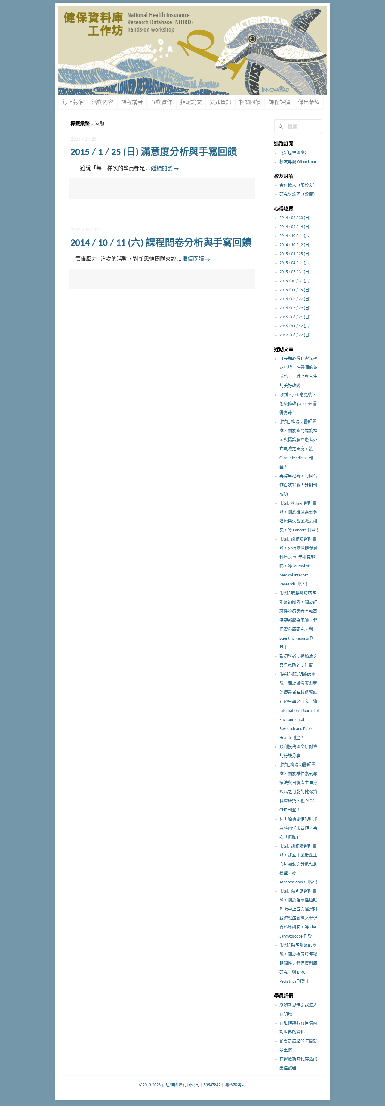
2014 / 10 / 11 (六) (294, 236)
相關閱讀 (250, 103)
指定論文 (191, 103)
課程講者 (132, 103)
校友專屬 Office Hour (297, 162)
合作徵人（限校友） (298, 185)
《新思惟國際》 (294, 153)
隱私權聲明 (235, 1085)
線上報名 (73, 103)
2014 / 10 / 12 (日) (294, 245)
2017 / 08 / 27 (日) (294, 335)
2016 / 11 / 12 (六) (294, 326)
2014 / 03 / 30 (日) (294, 218)
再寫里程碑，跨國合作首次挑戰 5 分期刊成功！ (298, 485)
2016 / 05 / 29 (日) (294, 308)
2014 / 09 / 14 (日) (294, 227)
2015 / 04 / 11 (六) (294, 263)
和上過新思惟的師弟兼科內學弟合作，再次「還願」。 (298, 828)
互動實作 (161, 103)
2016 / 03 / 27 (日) (294, 299)
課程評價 (279, 103)
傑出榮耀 (309, 103)
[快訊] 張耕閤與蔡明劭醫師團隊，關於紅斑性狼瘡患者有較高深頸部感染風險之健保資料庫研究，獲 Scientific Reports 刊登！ (298, 620)
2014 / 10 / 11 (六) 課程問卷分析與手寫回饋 (160, 243)
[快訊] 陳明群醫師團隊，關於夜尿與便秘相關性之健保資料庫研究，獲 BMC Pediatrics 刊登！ (298, 963)
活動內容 (102, 103)
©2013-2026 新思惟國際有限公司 (169, 1085)
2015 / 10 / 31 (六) (294, 281)
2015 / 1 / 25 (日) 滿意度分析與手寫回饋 (153, 152)
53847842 (212, 1085)
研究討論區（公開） (298, 194)
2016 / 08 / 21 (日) (294, 317)
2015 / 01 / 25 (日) (294, 254)
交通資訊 (220, 103)
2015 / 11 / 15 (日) (294, 290)
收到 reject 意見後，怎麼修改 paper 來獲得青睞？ (297, 404)
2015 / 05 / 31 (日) (294, 272)
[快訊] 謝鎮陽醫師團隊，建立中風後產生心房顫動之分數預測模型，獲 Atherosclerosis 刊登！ (299, 864)
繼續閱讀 (165, 169)
